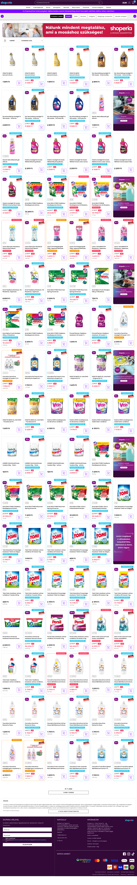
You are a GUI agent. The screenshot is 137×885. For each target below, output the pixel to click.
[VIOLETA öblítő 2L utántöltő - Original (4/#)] (79, 362)
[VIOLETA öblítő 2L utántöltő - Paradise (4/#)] (12, 406)
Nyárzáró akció (73, 207)
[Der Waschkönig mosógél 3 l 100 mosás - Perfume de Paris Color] (57, 102)
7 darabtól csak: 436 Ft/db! (99, 554)
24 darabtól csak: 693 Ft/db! (10, 337)
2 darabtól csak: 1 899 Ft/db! (10, 554)
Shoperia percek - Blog (93, 846)
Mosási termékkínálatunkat (10, 813)
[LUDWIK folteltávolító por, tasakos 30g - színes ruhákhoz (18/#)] (57, 449)
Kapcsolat (59, 832)
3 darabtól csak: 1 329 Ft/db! (100, 337)
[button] (2, 16)
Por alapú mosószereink (60, 813)
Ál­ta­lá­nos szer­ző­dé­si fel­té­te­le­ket (22, 840)
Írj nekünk (59, 840)
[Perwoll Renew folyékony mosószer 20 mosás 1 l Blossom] (79, 319)
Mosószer (83, 16)
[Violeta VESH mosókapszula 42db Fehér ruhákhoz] (101, 406)
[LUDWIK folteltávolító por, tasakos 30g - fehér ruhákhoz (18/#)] (12, 449)
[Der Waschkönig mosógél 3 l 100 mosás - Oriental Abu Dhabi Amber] (101, 59)
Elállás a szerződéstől (92, 835)
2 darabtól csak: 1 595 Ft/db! (55, 380)
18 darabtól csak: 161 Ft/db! (32, 467)
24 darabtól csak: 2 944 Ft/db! (77, 294)
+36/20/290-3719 (62, 838)
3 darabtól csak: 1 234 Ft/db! (122, 684)
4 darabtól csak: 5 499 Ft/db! (10, 510)
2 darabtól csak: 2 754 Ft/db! (122, 77)
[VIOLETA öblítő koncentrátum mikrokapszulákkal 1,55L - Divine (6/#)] (12, 59)
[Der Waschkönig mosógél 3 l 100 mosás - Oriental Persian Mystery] (12, 102)
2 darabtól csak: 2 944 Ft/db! (55, 337)
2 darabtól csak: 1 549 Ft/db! (33, 250)
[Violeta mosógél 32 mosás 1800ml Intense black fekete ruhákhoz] (124, 146)
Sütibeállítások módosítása (127, 872)
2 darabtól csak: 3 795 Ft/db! (10, 380)
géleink (111, 813)
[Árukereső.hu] (132, 867)
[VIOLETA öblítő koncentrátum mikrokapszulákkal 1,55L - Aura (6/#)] (57, 59)
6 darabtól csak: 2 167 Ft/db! (122, 640)
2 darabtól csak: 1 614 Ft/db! (99, 380)
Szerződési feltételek (100, 872)
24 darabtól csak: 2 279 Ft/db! (33, 640)
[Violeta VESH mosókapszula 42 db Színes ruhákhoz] (57, 406)
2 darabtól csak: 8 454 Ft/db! (33, 294)
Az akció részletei (119, 337)
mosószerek (32, 808)
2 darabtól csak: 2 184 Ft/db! (55, 164)
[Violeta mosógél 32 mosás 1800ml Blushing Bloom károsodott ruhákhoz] (34, 146)
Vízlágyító (92, 16)
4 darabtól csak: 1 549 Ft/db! (122, 250)
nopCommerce (130, 874)
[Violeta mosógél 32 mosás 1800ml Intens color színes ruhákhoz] (79, 146)
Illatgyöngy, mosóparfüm (105, 16)
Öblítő (76, 16)
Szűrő (12, 40)
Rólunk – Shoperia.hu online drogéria (97, 841)
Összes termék (57, 16)
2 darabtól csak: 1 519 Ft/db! (32, 77)
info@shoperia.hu (61, 835)
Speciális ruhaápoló (120, 16)
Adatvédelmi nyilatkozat (113, 872)
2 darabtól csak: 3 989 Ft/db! (77, 424)
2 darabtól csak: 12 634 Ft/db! (55, 207)
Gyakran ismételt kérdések (94, 838)
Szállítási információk (93, 844)
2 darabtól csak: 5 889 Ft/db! (77, 597)
